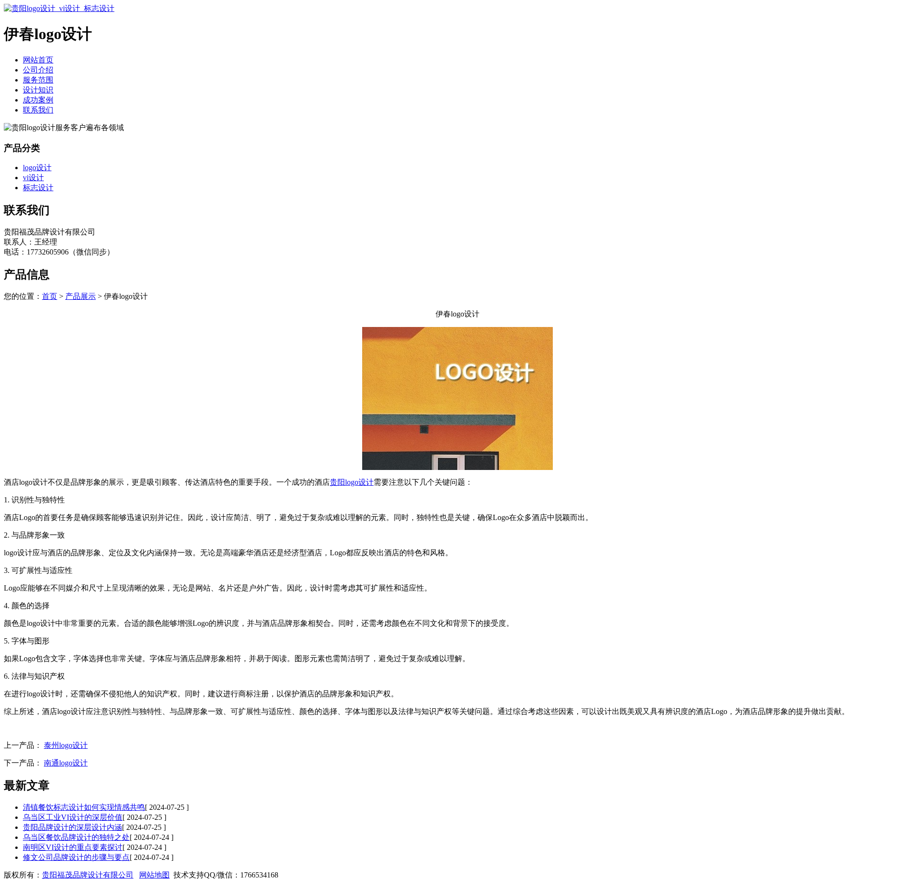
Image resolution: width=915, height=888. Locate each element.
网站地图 (154, 875)
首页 (49, 296)
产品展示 (80, 296)
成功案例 (38, 100)
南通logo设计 (66, 763)
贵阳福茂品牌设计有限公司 (87, 875)
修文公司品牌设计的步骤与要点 (76, 857)
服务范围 (38, 80)
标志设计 (38, 188)
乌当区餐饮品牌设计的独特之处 (76, 837)
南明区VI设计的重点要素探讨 (72, 847)
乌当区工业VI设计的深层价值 (72, 817)
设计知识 (38, 90)
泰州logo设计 (66, 745)
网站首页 (38, 60)
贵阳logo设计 (352, 482)
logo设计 (37, 167)
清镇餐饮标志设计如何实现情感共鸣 (84, 807)
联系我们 (38, 110)
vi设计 (33, 178)
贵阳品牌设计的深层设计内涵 (72, 827)
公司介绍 (38, 70)
